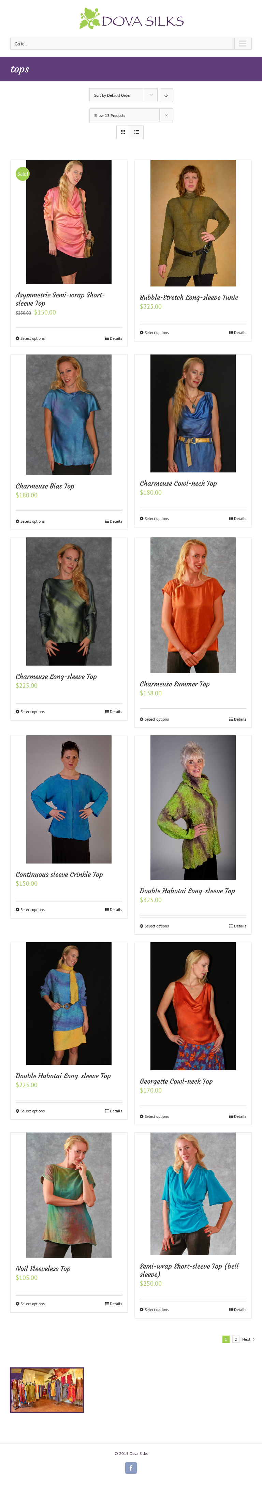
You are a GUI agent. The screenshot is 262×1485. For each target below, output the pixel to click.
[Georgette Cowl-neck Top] (193, 1006)
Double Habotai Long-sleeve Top (187, 890)
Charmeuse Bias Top (45, 486)
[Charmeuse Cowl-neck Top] (193, 413)
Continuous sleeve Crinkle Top (59, 874)
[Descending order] (166, 95)
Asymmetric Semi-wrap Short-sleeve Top (60, 299)
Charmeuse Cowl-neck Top (178, 483)
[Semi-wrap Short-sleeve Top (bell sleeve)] (193, 1194)
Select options (32, 338)
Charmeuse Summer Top (175, 684)
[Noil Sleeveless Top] (69, 1195)
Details (116, 338)
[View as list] (136, 132)
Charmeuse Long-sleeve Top (56, 676)
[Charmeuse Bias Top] (69, 414)
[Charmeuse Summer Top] (193, 605)
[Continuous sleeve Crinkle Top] (69, 799)
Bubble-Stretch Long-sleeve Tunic (189, 297)
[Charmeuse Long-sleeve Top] (69, 601)
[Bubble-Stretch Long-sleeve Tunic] (193, 223)
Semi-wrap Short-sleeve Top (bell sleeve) (189, 1270)
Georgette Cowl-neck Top (176, 1081)
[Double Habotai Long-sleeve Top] (193, 807)
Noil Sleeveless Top (43, 1268)
